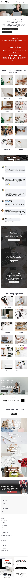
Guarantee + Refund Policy (6, 535)
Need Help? (3, 527)
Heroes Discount (4, 532)
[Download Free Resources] (14, 236)
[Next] (25, 494)
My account (3, 540)
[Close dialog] (27, 557)
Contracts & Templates (6, 520)
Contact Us (3, 545)
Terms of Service (4, 537)
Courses (3, 522)
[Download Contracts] (14, 277)
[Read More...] (14, 425)
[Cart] (22, 2)
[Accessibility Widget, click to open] (2, 576)
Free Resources (4, 548)
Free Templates (4, 525)
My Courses (3, 538)
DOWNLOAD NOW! (21, 568)
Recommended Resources (6, 551)
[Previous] (23, 494)
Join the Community (5, 550)
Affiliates (3, 533)
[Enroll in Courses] (14, 257)
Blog (2, 524)
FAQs (2, 547)
